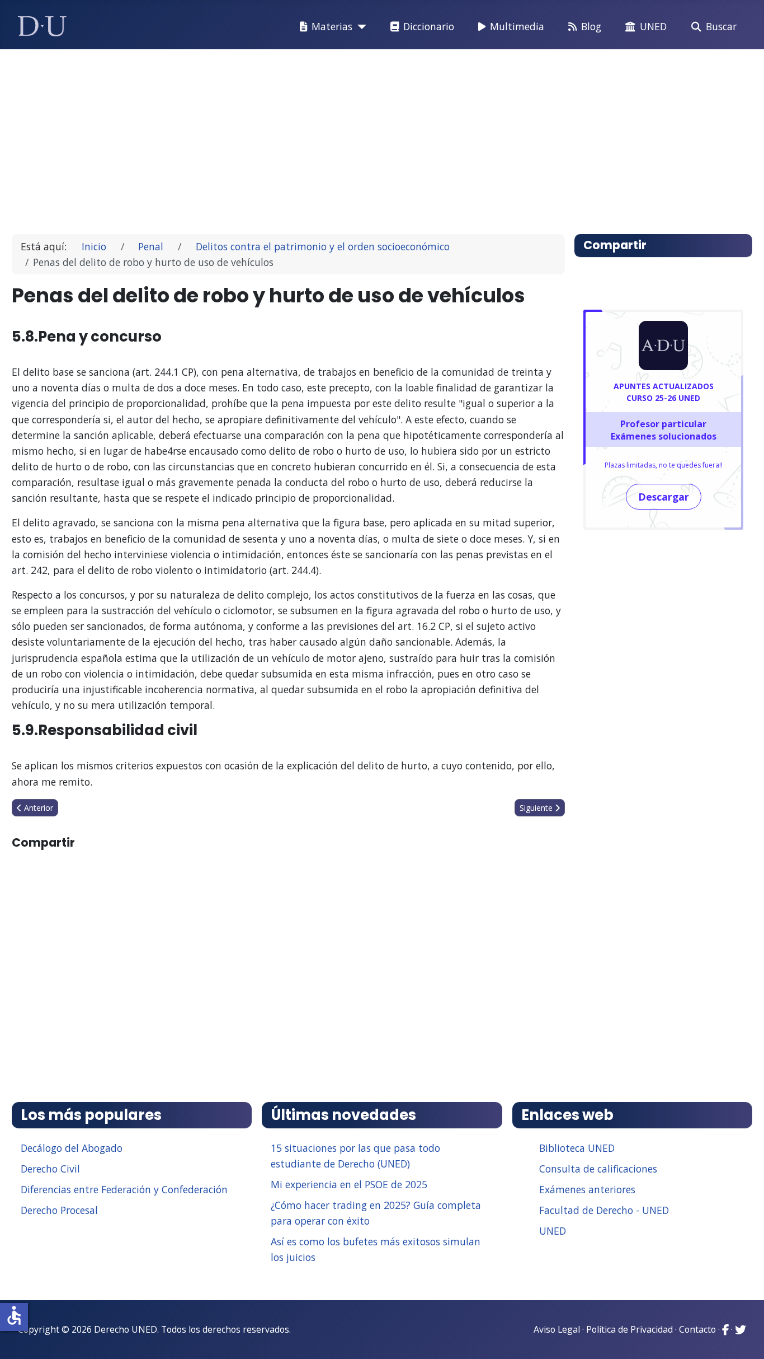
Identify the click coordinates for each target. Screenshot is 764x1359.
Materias (332, 26)
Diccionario (428, 26)
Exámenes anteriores (587, 1189)
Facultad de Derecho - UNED (604, 1210)
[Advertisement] (356, 136)
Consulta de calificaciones (598, 1168)
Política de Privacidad (629, 1329)
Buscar (721, 26)
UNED (653, 26)
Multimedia (517, 26)
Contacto (697, 1329)
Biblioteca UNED (577, 1148)
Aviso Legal (557, 1329)
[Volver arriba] (743, 1336)
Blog (591, 26)
